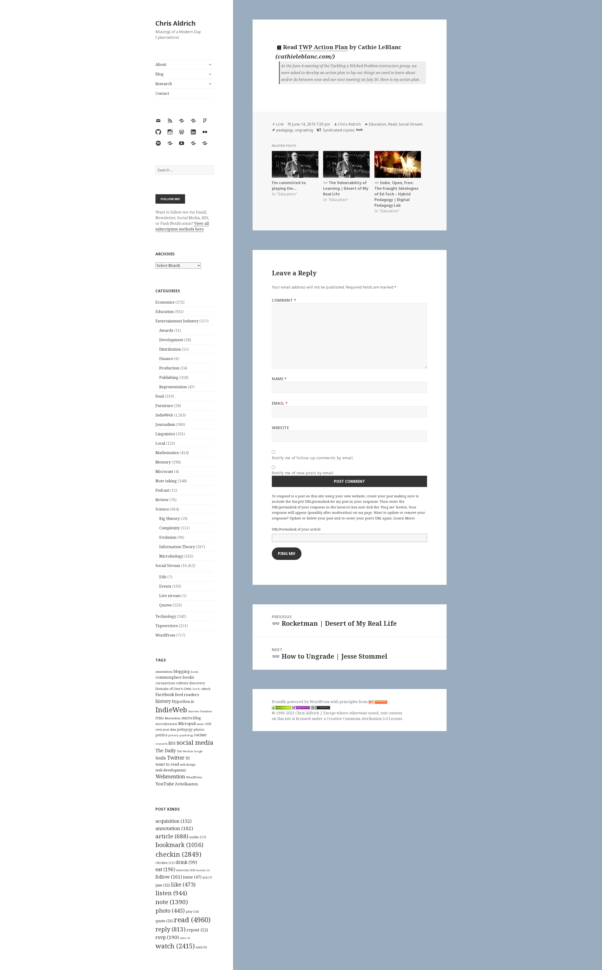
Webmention (170, 776)
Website (280, 427)
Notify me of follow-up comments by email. (313, 457)
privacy (173, 735)
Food (159, 396)
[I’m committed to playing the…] (295, 164)
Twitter (176, 757)
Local (160, 443)
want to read (167, 764)
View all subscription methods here (182, 226)
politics (161, 735)
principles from (354, 701)
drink (186, 862)
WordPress (165, 635)
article (171, 836)
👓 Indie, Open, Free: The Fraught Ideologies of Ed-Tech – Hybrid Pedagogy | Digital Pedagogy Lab (396, 194)
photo (170, 910)
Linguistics (165, 433)
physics (199, 729)
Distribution (170, 349)
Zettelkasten (186, 784)
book (359, 129)
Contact (162, 93)
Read (392, 124)
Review (162, 499)
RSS (172, 743)
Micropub (187, 723)
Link (280, 124)
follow (168, 876)
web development (170, 770)
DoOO (196, 689)
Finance (166, 358)
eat (165, 869)
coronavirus (165, 683)
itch (207, 877)
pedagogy (185, 729)
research (161, 743)
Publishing (168, 377)
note (171, 902)
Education (164, 311)
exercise (185, 870)
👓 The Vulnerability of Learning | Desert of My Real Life (345, 188)
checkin (178, 854)
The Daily (165, 750)
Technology (165, 616)
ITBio (159, 718)
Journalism (165, 424)
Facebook (164, 694)
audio (197, 837)
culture (182, 683)
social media (195, 742)
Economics (164, 302)
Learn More (404, 518)
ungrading (304, 130)
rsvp (167, 937)
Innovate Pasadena (200, 711)
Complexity (169, 528)
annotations (163, 671)
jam (162, 885)
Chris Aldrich (175, 23)
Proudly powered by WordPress (301, 701)
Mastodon (173, 718)
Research (163, 83)
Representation (173, 386)
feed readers (187, 694)
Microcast (164, 471)
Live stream (170, 595)
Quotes (165, 605)
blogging (181, 671)
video (185, 938)
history (163, 701)
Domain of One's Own (173, 688)
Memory (163, 462)
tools (160, 758)
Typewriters (166, 625)
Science (162, 509)
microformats (166, 724)
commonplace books (174, 677)
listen (171, 893)
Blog (159, 74)
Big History (169, 518)
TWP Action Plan (323, 47)
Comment (284, 300)
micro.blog (191, 718)
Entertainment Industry (176, 321)
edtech (205, 689)
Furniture (164, 405)
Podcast (162, 490)
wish (201, 947)
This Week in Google (190, 751)
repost (197, 930)
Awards (166, 330)
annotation (174, 828)
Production (169, 368)
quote (164, 920)
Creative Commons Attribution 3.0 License (364, 718)
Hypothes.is (183, 701)
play (192, 911)
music (200, 724)
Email (280, 403)
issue (192, 877)
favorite (203, 870)
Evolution (167, 537)
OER (208, 724)
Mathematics (167, 452)
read (192, 919)
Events (165, 586)
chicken (165, 863)
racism (200, 734)
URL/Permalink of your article (296, 529)
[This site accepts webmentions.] (301, 707)
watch (175, 946)
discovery (197, 683)
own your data (165, 729)
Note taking (166, 480)
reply (170, 929)
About (160, 64)
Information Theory (177, 546)
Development (171, 339)
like (183, 884)
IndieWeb (164, 415)
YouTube (164, 784)
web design (187, 765)
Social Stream (167, 565)
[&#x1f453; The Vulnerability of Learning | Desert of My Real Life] (346, 164)
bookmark (179, 845)
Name (279, 378)
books (194, 671)
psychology (186, 735)
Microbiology (171, 556)
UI (188, 758)
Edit (162, 576)
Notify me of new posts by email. (303, 472)
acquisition (173, 821)
